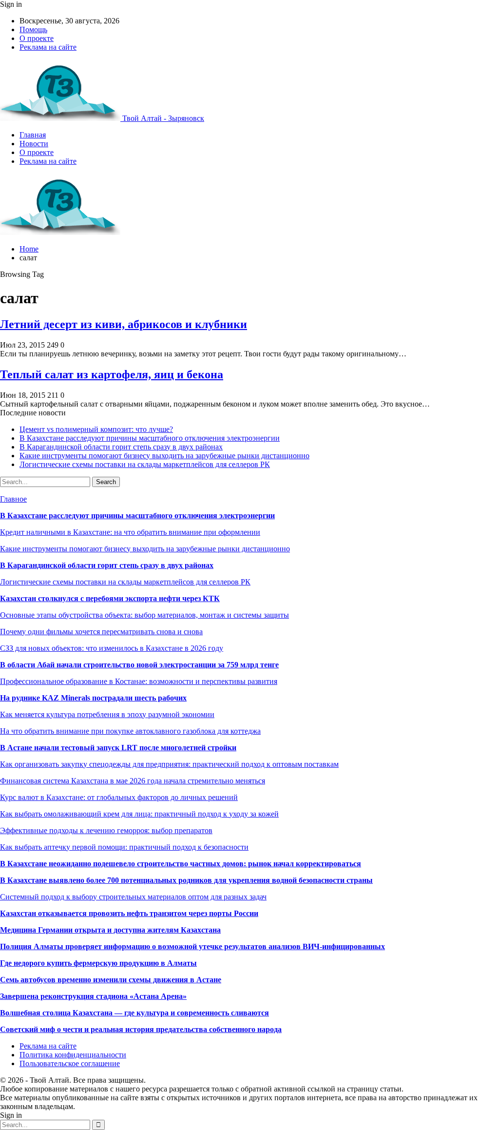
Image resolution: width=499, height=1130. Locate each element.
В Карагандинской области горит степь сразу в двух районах (121, 447)
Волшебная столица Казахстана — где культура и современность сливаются (134, 1013)
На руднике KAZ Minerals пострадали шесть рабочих (93, 698)
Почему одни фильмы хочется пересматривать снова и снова (101, 631)
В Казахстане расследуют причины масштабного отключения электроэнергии (149, 438)
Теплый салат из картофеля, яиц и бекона (111, 374)
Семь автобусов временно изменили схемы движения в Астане (110, 979)
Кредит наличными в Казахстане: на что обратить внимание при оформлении (130, 532)
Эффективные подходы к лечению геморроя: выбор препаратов (106, 830)
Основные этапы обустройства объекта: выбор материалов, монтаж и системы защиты (144, 615)
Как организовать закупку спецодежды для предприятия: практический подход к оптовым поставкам (169, 764)
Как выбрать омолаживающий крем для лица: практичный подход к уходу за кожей (139, 814)
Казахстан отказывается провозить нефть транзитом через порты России (129, 913)
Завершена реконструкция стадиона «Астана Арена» (93, 996)
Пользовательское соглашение (69, 1063)
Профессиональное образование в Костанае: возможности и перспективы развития (138, 681)
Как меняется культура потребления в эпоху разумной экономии (107, 714)
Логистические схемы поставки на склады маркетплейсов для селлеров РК (144, 464)
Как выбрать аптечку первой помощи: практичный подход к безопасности (124, 847)
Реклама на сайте (48, 47)
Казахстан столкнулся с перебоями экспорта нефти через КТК (110, 598)
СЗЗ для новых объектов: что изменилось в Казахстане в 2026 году (111, 648)
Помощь (33, 29)
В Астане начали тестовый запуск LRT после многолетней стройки (118, 747)
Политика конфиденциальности (72, 1055)
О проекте (36, 38)
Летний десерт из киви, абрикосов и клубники (123, 324)
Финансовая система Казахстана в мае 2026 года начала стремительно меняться (132, 781)
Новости (33, 143)
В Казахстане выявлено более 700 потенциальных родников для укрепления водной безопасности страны (186, 880)
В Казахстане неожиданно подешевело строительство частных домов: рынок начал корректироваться (180, 863)
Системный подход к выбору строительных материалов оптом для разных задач (133, 897)
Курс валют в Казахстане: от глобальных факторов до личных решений (119, 797)
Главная (32, 135)
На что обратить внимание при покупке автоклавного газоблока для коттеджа (130, 731)
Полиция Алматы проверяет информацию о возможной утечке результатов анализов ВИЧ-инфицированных (192, 946)
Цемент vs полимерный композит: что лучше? (96, 429)
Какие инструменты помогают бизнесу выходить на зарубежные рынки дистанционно (164, 455)
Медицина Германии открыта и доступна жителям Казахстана (110, 930)
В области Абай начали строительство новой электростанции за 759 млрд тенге (139, 665)
